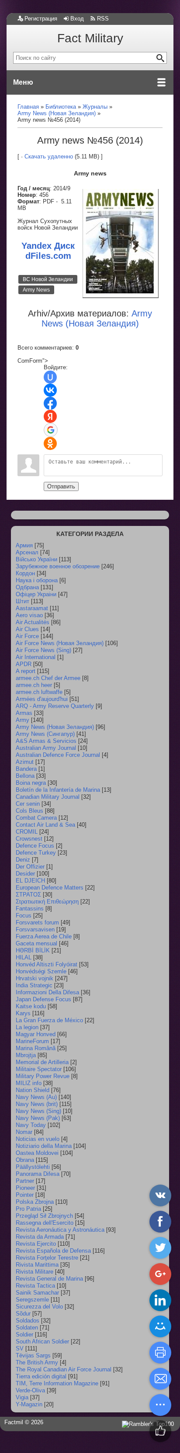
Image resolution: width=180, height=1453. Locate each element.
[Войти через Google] (51, 430)
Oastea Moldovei (37, 1153)
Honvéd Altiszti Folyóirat (46, 964)
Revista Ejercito (36, 1243)
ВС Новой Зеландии (48, 279)
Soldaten (27, 1327)
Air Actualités (32, 622)
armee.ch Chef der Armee (48, 678)
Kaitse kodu (31, 1006)
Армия (24, 545)
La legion (27, 1027)
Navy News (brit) (37, 1104)
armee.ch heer (34, 685)
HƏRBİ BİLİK (33, 950)
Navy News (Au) (36, 1097)
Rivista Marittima (37, 1264)
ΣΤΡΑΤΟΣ (28, 894)
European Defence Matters (49, 887)
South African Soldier (42, 1341)
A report (25, 671)
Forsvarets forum (37, 922)
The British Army (37, 1362)
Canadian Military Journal (48, 796)
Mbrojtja (26, 1055)
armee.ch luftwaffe (39, 692)
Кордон (25, 573)
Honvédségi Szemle (41, 971)
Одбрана (27, 587)
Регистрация (40, 18)
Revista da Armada (40, 1236)
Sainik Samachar (37, 1292)
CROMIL (27, 831)
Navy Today (31, 1125)
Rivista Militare (34, 1271)
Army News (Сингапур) (45, 734)
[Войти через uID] (50, 377)
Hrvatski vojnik (34, 978)
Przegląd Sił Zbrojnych (44, 1216)
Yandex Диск (48, 246)
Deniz (23, 859)
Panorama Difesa (37, 1174)
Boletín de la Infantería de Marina (58, 790)
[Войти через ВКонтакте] (50, 390)
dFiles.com (48, 256)
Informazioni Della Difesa (47, 992)
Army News (36, 290)
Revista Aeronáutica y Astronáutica (60, 1229)
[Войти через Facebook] (50, 403)
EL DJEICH (30, 880)
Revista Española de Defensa (53, 1250)
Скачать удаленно (48, 156)
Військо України (36, 559)
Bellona (25, 776)
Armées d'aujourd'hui (42, 699)
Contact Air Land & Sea (45, 824)
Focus (23, 915)
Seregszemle (32, 1299)
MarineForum (32, 1041)
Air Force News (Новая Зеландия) (60, 643)
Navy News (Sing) (38, 1111)
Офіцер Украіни (36, 594)
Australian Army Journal (46, 748)
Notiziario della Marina (44, 1146)
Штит (22, 601)
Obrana (25, 1160)
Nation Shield (32, 1090)
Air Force (27, 636)
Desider (25, 873)
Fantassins (30, 908)
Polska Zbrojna (35, 1202)
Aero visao (29, 615)
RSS (103, 18)
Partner (25, 1181)
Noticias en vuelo (37, 1139)
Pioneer (25, 1188)
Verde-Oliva (30, 1390)
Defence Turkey (36, 852)
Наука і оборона (37, 580)
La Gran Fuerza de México (49, 1020)
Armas (24, 713)
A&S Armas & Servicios (46, 741)
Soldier (24, 1334)
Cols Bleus (29, 810)
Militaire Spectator (39, 1069)
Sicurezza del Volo (39, 1306)
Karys (23, 1013)
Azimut (25, 762)
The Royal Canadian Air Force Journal (63, 1369)
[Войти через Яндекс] (50, 416)
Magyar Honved (35, 1034)
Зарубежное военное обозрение (58, 566)
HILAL (23, 957)
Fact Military (90, 38)
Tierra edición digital (41, 1376)
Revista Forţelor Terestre (47, 1257)
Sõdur (23, 1313)
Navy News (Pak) (38, 1118)
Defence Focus (35, 845)
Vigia (22, 1397)
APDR (23, 664)
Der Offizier (30, 866)
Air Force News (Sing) (43, 650)
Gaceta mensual (36, 943)
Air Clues (27, 629)
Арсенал (27, 552)
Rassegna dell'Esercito (44, 1222)
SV (20, 1348)
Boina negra (31, 783)
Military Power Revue (42, 1076)
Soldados (27, 1320)
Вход (77, 18)
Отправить (61, 486)
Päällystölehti (33, 1167)
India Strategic (34, 985)
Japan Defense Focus (43, 999)
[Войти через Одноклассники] (50, 443)
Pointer (25, 1195)
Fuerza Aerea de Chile (44, 936)
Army (22, 720)
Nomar (24, 1132)
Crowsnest (29, 838)
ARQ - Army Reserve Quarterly (55, 706)
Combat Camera (36, 817)
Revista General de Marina (49, 1278)
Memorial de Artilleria (42, 1062)
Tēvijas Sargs (33, 1355)
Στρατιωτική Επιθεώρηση (47, 901)
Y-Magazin (29, 1404)
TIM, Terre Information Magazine (57, 1383)
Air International (35, 657)
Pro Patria (28, 1209)
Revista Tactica (35, 1285)
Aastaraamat (32, 608)
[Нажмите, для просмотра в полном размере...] (121, 296)
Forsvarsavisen (35, 929)
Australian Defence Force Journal (58, 755)
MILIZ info (29, 1083)
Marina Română (35, 1048)
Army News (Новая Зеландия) (55, 727)
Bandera (26, 769)
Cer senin (28, 803)
